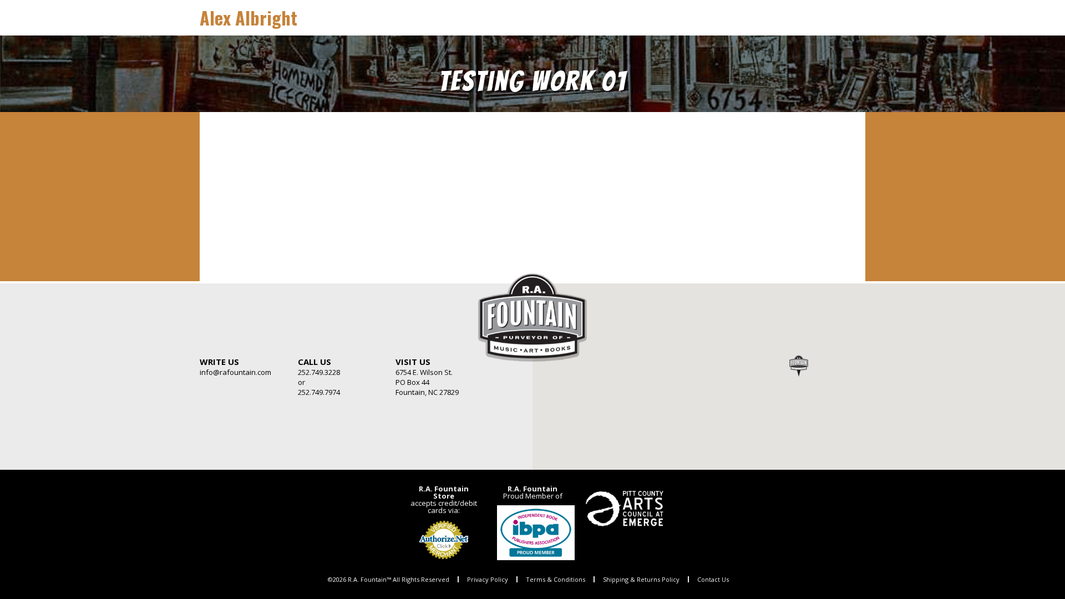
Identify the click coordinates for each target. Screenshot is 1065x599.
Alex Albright (248, 17)
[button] (798, 365)
